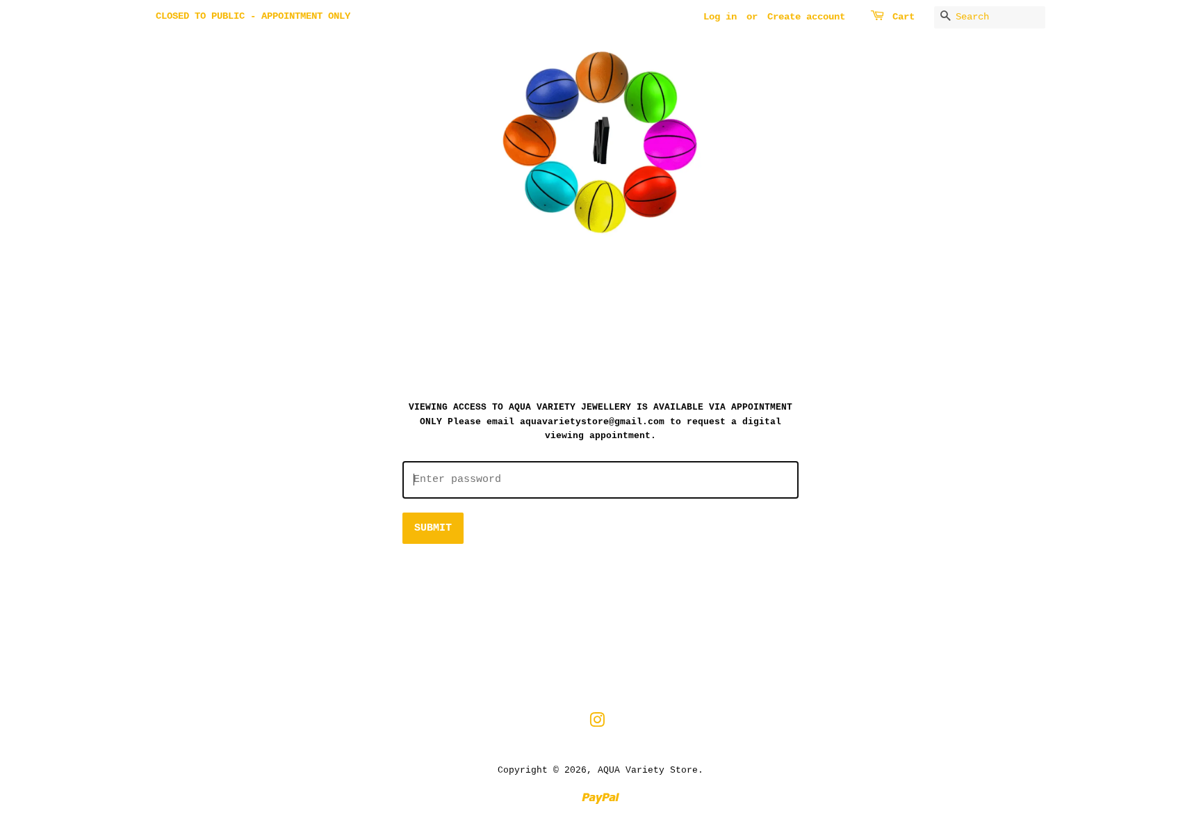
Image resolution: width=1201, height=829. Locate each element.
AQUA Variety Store (648, 770)
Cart (903, 16)
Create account (806, 16)
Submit (433, 528)
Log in (720, 16)
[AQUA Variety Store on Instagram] (597, 723)
